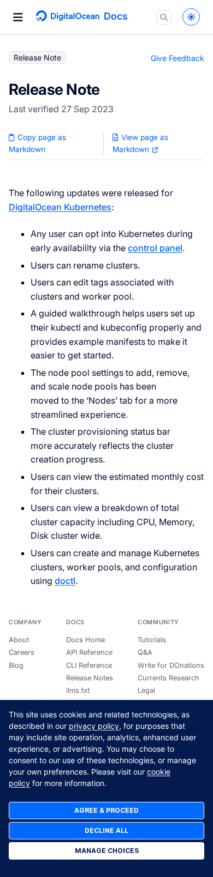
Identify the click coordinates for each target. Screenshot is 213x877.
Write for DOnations (171, 665)
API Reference (89, 652)
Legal (146, 690)
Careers (21, 652)
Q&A (145, 652)
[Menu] (18, 17)
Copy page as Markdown (37, 143)
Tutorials (152, 640)
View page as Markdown (140, 143)
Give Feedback (177, 58)
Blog (16, 665)
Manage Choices (107, 850)
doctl (65, 580)
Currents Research (168, 678)
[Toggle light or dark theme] (191, 17)
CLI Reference (89, 665)
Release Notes (89, 678)
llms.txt (78, 690)
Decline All (106, 830)
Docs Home (85, 640)
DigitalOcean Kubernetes (60, 207)
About (19, 640)
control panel (155, 247)
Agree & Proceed (106, 810)
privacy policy (94, 725)
